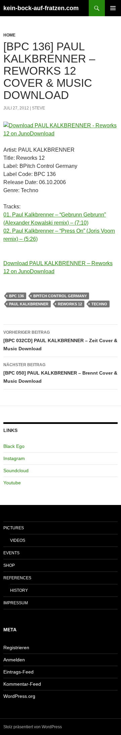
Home (9, 35)
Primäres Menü (113, 8)
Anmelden (14, 659)
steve (38, 108)
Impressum (15, 603)
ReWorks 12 (70, 304)
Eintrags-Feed (18, 672)
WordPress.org (19, 696)
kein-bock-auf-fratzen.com (41, 8)
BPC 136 (16, 296)
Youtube (12, 482)
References (17, 578)
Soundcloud (16, 470)
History (19, 590)
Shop (9, 565)
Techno (99, 304)
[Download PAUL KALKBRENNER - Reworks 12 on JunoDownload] (60, 130)
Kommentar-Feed (22, 684)
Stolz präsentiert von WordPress (32, 727)
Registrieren (16, 647)
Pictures (13, 528)
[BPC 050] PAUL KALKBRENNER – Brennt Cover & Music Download (60, 373)
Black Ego (14, 446)
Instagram (14, 458)
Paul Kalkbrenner (28, 304)
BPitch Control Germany (60, 296)
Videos (17, 540)
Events (11, 553)
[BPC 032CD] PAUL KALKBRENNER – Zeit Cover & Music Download (60, 340)
